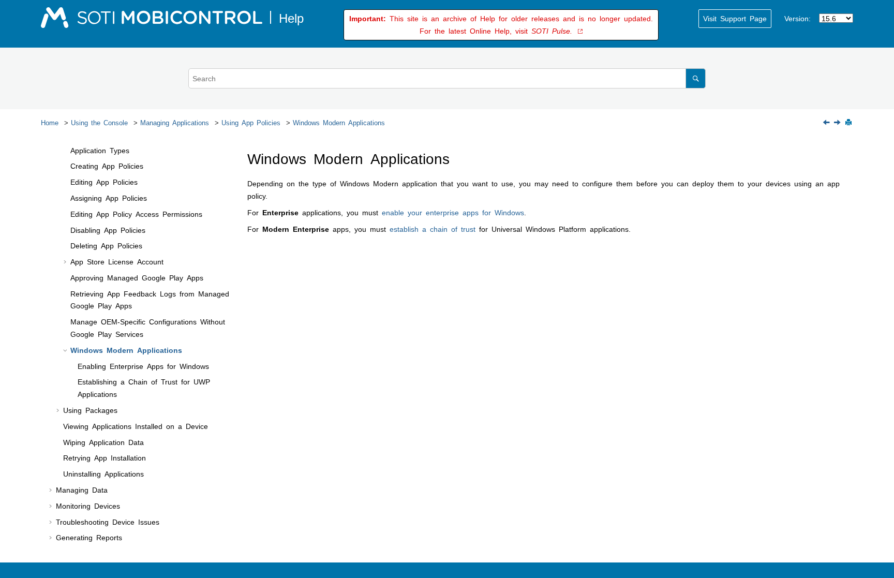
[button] (66, 150)
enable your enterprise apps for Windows (453, 212)
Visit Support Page (735, 18)
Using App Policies (250, 122)
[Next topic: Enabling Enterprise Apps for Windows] (838, 122)
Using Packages (90, 409)
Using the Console (99, 122)
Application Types (99, 150)
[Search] (696, 78)
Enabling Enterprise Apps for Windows (143, 365)
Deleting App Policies (106, 245)
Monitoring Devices (88, 505)
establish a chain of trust (432, 228)
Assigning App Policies (108, 197)
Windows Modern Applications (339, 122)
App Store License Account (116, 261)
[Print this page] (849, 122)
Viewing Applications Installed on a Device (135, 425)
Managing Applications (174, 122)
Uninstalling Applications (103, 473)
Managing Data (82, 489)
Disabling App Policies (107, 229)
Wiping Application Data (103, 442)
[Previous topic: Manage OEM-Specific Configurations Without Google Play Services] (827, 122)
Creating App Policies (106, 165)
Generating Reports (89, 537)
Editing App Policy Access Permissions (136, 213)
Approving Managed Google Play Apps (136, 277)
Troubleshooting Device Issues (107, 521)
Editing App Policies (104, 181)
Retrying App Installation (104, 457)
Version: (797, 18)
